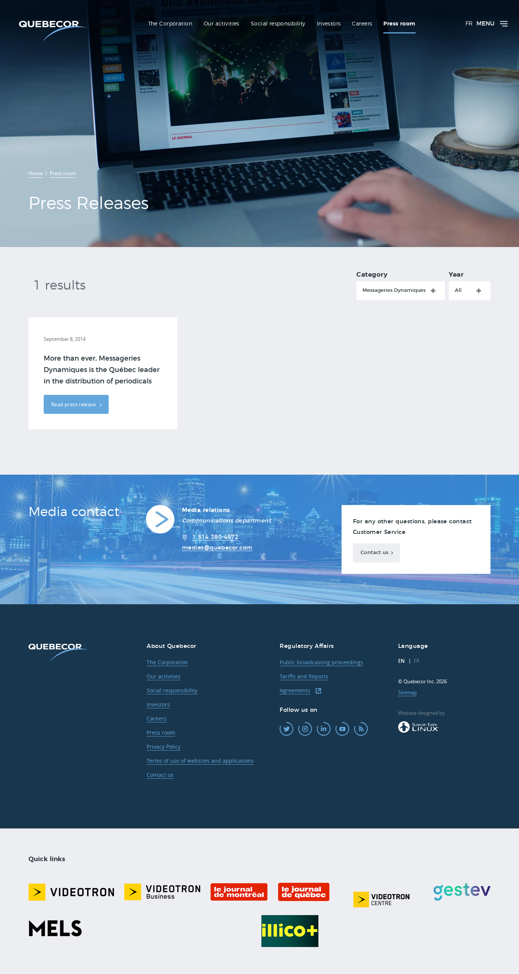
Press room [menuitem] (399, 24)
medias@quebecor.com (217, 548)
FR (469, 24)
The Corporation (167, 662)
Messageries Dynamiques (394, 290)
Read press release (74, 404)
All (458, 290)
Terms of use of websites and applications (200, 760)
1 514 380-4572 (215, 537)
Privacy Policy (163, 746)
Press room (161, 732)
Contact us (374, 552)
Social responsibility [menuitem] (278, 24)
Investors (158, 704)
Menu (485, 24)
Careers (156, 718)
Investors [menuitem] (329, 24)
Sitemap (407, 692)
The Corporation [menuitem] (170, 24)
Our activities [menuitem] (221, 24)
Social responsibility (172, 690)
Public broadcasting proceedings (321, 662)
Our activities (163, 676)
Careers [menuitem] (362, 24)
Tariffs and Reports (304, 676)
